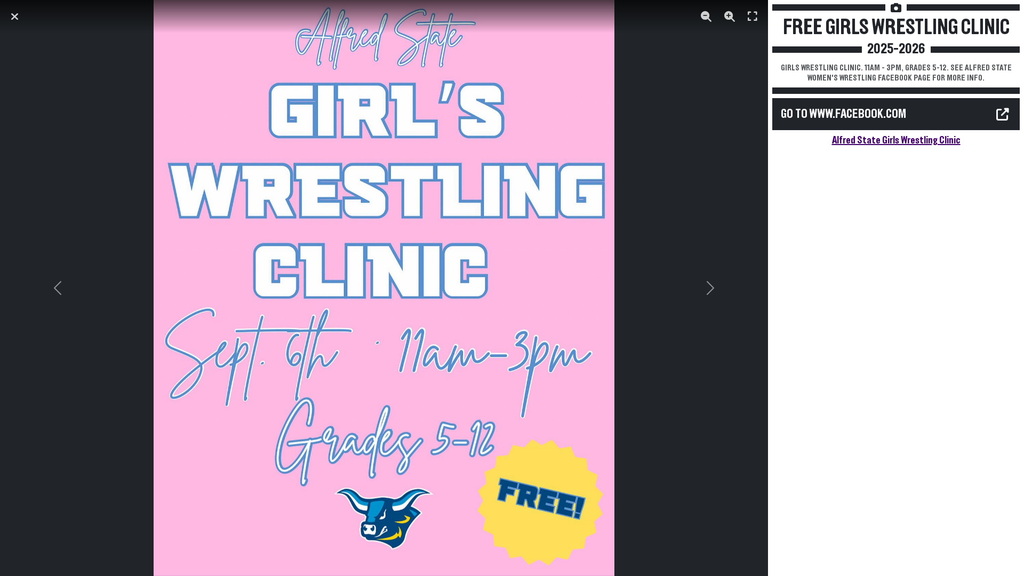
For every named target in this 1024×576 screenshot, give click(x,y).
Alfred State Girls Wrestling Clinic (896, 140)
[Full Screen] (752, 16)
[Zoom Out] (706, 16)
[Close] (15, 16)
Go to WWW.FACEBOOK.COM (843, 114)
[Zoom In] (729, 16)
